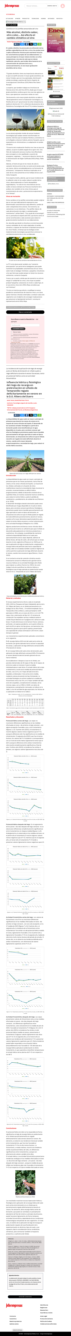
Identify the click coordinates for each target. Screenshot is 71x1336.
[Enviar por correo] (22, 44)
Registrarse (43, 1307)
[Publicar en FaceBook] (26, 44)
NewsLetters (44, 1310)
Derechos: (30, 351)
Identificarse (44, 1305)
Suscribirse (56, 96)
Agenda (49, 194)
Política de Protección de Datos (17, 358)
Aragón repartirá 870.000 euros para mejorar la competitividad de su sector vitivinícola (55, 157)
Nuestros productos (16, 1321)
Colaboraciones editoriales (48, 1324)
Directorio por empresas (55, 202)
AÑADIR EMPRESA (17, 1330)
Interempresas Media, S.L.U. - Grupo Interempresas (38, 1334)
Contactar (13, 1316)
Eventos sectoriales (52, 216)
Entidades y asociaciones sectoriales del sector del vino (55, 198)
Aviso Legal (25, 341)
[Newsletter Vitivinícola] (56, 78)
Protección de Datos (46, 1319)
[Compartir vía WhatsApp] (39, 44)
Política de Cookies (46, 1321)
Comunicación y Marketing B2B (56, 214)
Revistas (59, 18)
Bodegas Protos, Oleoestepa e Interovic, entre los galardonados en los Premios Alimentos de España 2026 (55, 169)
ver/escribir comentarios (25, 1296)
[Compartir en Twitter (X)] (31, 44)
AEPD (31, 357)
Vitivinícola (10, 14)
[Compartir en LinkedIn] (35, 44)
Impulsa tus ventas (52, 212)
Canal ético (13, 1319)
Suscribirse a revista (46, 1313)
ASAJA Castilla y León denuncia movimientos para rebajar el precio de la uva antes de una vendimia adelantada (56, 145)
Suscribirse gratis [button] (51, 6)
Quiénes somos (14, 1324)
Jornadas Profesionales (53, 210)
